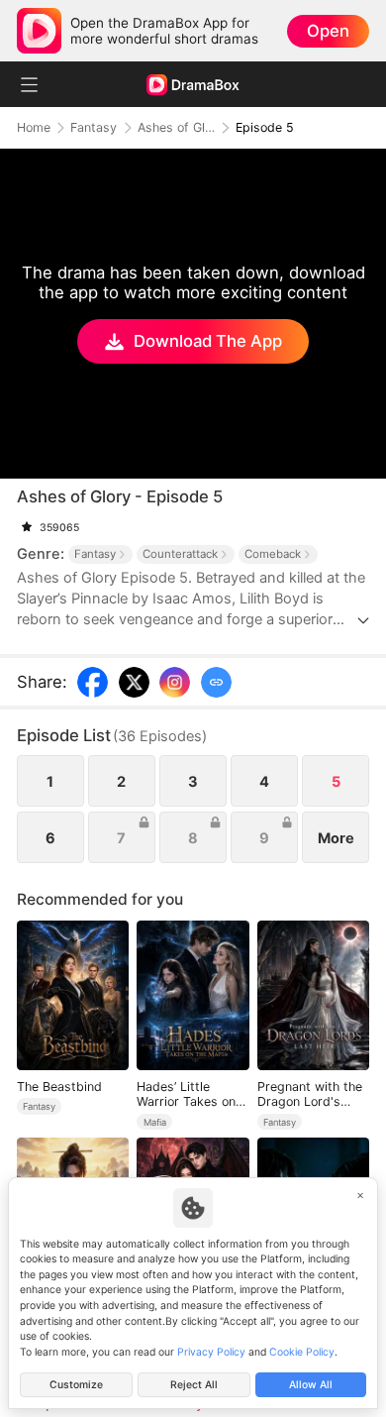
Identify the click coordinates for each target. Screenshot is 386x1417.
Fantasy (93, 127)
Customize (76, 1384)
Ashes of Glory (176, 127)
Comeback (272, 554)
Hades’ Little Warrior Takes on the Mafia (186, 1094)
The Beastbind (59, 1086)
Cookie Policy (302, 1352)
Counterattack (180, 554)
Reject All (194, 1384)
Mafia (155, 1122)
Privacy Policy (211, 1352)
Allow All (311, 1384)
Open (328, 31)
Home (33, 127)
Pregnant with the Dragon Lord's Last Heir (309, 1094)
